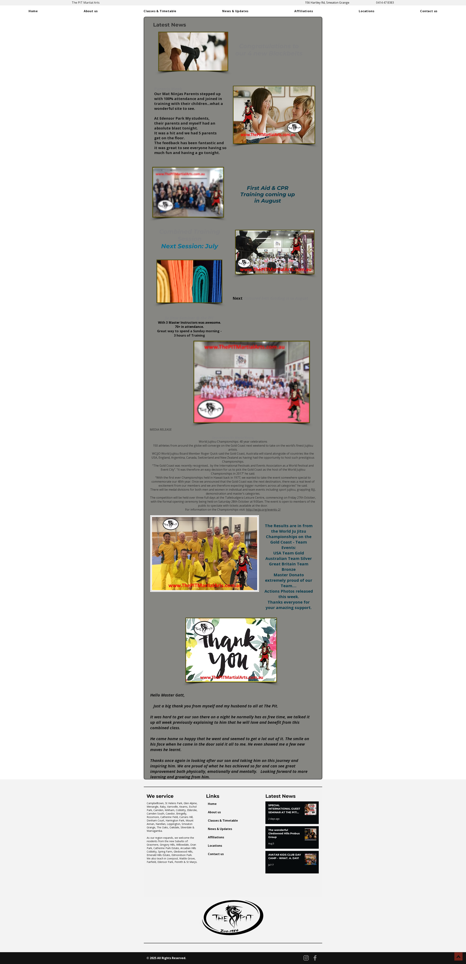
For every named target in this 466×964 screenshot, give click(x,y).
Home (212, 804)
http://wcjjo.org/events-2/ (263, 510)
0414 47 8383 (385, 3)
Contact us (216, 854)
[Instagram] (306, 957)
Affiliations (216, 837)
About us (214, 812)
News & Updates (220, 829)
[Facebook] (315, 957)
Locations (215, 846)
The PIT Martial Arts (86, 3)
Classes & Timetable (223, 821)
